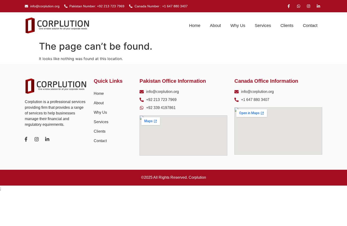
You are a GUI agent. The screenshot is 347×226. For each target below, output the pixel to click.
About (215, 25)
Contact (310, 25)
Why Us (237, 25)
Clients (286, 25)
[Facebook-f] (288, 6)
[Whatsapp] (298, 6)
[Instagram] (308, 6)
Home (194, 25)
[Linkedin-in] (318, 6)
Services (263, 25)
